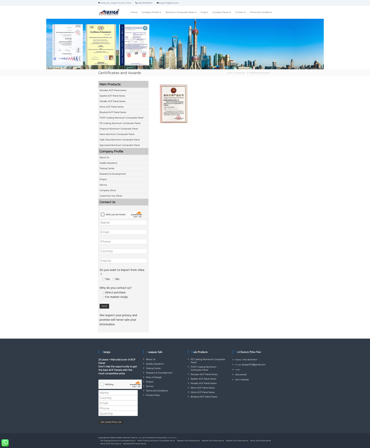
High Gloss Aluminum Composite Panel (120, 139)
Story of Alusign (154, 377)
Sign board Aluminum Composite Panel (120, 145)
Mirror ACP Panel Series (112, 107)
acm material (242, 379)
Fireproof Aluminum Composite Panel (119, 128)
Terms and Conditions (261, 12)
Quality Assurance (108, 163)
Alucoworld (240, 374)
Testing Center (107, 168)
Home (134, 12)
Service (103, 185)
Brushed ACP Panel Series (113, 112)
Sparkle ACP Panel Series (112, 96)
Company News (220, 12)
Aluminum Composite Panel (179, 12)
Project (204, 12)
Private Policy (153, 395)
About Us (104, 157)
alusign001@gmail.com (254, 364)
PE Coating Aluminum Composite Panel (120, 123)
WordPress (171, 437)
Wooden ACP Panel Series (113, 90)
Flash (140, 437)
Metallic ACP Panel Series (112, 101)
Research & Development (113, 174)
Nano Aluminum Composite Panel (117, 134)
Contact (239, 12)
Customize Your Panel (111, 196)
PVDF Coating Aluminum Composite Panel (121, 117)
